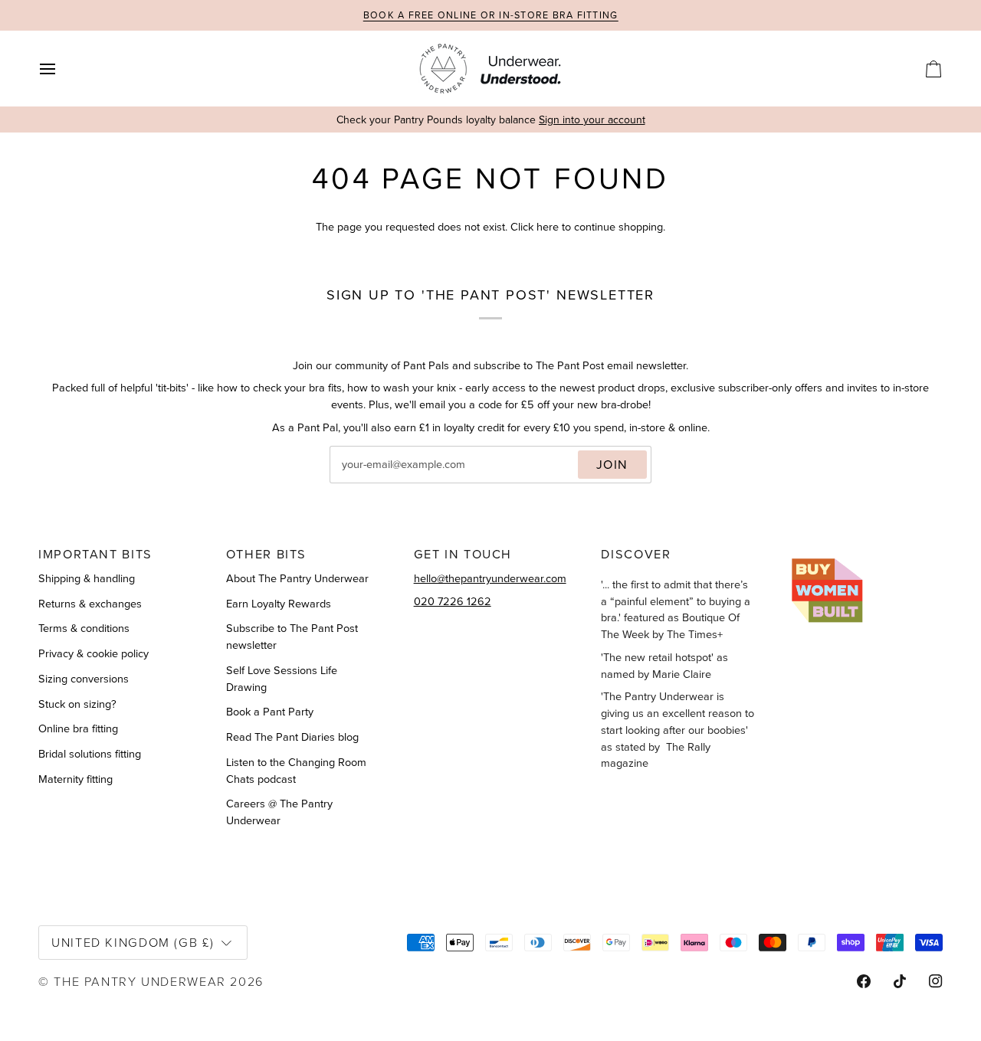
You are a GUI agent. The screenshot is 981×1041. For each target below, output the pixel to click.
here (547, 226)
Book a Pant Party (269, 711)
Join (612, 464)
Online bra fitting (78, 728)
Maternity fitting (75, 779)
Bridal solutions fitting (89, 753)
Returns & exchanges (90, 603)
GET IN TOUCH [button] (463, 554)
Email (356, 480)
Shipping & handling (86, 578)
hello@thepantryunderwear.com (490, 578)
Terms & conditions (84, 628)
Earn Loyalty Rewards (278, 603)
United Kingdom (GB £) (132, 942)
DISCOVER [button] (636, 554)
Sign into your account (592, 120)
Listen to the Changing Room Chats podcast (296, 770)
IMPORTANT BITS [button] (95, 554)
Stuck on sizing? (77, 704)
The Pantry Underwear (140, 981)
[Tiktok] (900, 981)
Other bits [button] (266, 554)
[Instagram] (936, 981)
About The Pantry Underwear (297, 578)
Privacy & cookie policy (93, 653)
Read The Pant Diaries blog (292, 736)
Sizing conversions (83, 678)
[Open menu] (61, 68)
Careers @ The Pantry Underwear (279, 812)
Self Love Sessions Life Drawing (281, 679)
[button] (866, 548)
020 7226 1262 (452, 601)
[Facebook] (864, 981)
